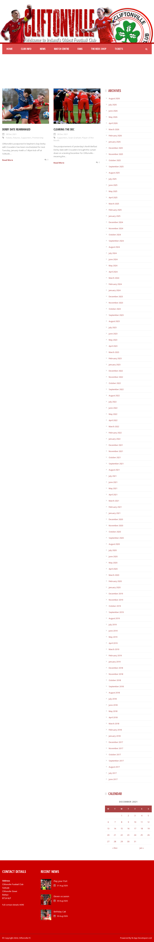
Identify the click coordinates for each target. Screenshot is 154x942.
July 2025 (113, 179)
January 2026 (114, 141)
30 (128, 841)
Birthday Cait (60, 911)
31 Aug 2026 (62, 885)
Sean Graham (74, 137)
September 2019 (116, 612)
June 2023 (113, 333)
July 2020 (113, 550)
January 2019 (114, 661)
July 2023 (113, 327)
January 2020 (114, 587)
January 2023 (114, 364)
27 (108, 841)
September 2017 (116, 760)
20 (108, 835)
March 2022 (114, 426)
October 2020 (115, 531)
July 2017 (113, 773)
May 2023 (113, 339)
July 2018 (113, 698)
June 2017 (113, 779)
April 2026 (113, 123)
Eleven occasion (61, 896)
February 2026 (115, 135)
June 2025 (113, 185)
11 (142, 822)
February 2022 (115, 432)
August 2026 (114, 98)
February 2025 (115, 209)
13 (108, 828)
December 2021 (116, 445)
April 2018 (113, 717)
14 (115, 828)
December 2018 (116, 667)
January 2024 (114, 290)
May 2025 (113, 191)
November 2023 (116, 302)
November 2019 (116, 599)
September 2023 (116, 315)
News (43, 49)
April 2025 (113, 197)
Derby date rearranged (16, 129)
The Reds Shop (98, 49)
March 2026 (114, 129)
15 (122, 828)
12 (148, 822)
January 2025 (114, 216)
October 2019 (115, 606)
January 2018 (114, 736)
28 (115, 841)
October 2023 (115, 309)
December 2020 (116, 519)
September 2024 (116, 240)
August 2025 (114, 172)
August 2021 (114, 469)
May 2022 (113, 414)
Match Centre (61, 49)
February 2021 (115, 507)
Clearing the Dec (64, 129)
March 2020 (114, 575)
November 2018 (116, 674)
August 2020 (114, 544)
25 (142, 835)
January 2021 (114, 513)
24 (135, 835)
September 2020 (116, 538)
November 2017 (116, 748)
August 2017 (114, 767)
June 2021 (113, 482)
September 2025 (116, 166)
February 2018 (115, 729)
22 (122, 835)
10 (135, 822)
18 (142, 828)
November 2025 (116, 154)
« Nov (114, 848)
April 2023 (113, 346)
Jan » (142, 848)
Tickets (119, 49)
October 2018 (115, 680)
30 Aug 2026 (62, 900)
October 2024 (115, 234)
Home (9, 49)
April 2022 (113, 420)
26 (148, 835)
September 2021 (116, 463)
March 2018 (114, 723)
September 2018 (116, 686)
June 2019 (113, 630)
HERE (21, 904)
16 (128, 828)
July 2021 (113, 476)
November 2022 (116, 377)
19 (148, 828)
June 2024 (113, 259)
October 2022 (115, 383)
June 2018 (113, 705)
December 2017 (116, 742)
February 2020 (115, 581)
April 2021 (113, 494)
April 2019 (113, 643)
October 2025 (115, 160)
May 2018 (113, 711)
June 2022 (113, 408)
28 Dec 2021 (11, 134)
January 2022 (114, 438)
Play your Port (60, 881)
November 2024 (116, 228)
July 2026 (113, 104)
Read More (7, 160)
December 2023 (116, 296)
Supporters (26, 137)
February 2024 (115, 284)
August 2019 (114, 618)
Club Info (26, 49)
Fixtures (16, 137)
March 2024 (114, 278)
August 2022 (114, 395)
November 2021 (116, 451)
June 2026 (113, 110)
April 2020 (113, 568)
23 (128, 835)
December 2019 (116, 593)
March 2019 (114, 649)
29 (122, 841)
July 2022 (113, 401)
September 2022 (116, 389)
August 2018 (114, 692)
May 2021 (113, 488)
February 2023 (115, 358)
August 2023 (114, 321)
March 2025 (114, 203)
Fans (80, 49)
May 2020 (113, 562)
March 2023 (114, 352)
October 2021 (115, 457)
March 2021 (114, 500)
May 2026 (113, 117)
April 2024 (113, 271)
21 (115, 835)
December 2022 (116, 370)
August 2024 (114, 247)
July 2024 (113, 253)
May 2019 (113, 637)
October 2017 (115, 754)
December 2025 (116, 148)
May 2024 (113, 265)
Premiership (37, 137)
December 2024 (116, 222)
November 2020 (116, 525)
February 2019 (115, 655)
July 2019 (113, 624)
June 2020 (113, 556)
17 (135, 828)
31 (135, 841)
